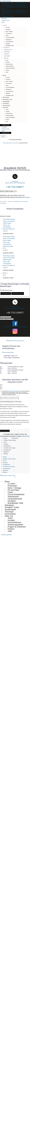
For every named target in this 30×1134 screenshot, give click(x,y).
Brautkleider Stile (10, 45)
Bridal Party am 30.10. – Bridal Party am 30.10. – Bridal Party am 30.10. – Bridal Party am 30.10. (14, 12)
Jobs (7, 72)
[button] (15, 402)
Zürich (5, 442)
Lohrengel (15, 201)
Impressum (15, 438)
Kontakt (7, 62)
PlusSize (4, 203)
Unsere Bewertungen (5, 293)
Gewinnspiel (7, 51)
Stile (11, 143)
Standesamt (8, 39)
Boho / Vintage (9, 31)
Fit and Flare (9, 33)
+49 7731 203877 (15, 187)
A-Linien (8, 27)
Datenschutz (25, 436)
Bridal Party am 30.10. (7, 16)
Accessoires (7, 56)
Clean (7, 35)
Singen (5, 438)
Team (7, 60)
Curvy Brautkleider (10, 37)
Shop (7, 143)
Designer (8, 43)
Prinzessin (8, 29)
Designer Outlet (8, 49)
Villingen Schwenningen (10, 440)
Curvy (20, 201)
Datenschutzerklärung (14, 391)
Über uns (6, 58)
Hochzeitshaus (9, 64)
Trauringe (6, 53)
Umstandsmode (9, 41)
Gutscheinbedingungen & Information (11, 401)
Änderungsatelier (10, 66)
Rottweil (6, 453)
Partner (7, 70)
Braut (5, 25)
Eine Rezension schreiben (17, 293)
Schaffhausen (7, 446)
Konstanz (6, 444)
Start (4, 143)
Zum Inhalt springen (5, 1)
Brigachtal (6, 451)
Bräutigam (6, 47)
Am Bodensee (7, 450)
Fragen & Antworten (10, 68)
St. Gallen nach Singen (10, 448)
